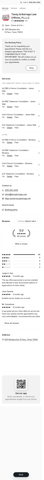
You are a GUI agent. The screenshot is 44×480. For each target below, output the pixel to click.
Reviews (14, 8)
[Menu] (39, 8)
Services (5, 8)
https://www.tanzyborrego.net (18, 198)
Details (9, 94)
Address (23, 8)
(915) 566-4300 (34, 2)
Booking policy (11, 210)
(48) (26, 21)
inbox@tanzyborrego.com (16, 194)
